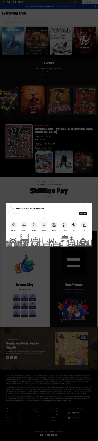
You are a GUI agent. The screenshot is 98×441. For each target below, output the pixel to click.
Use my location (83, 213)
